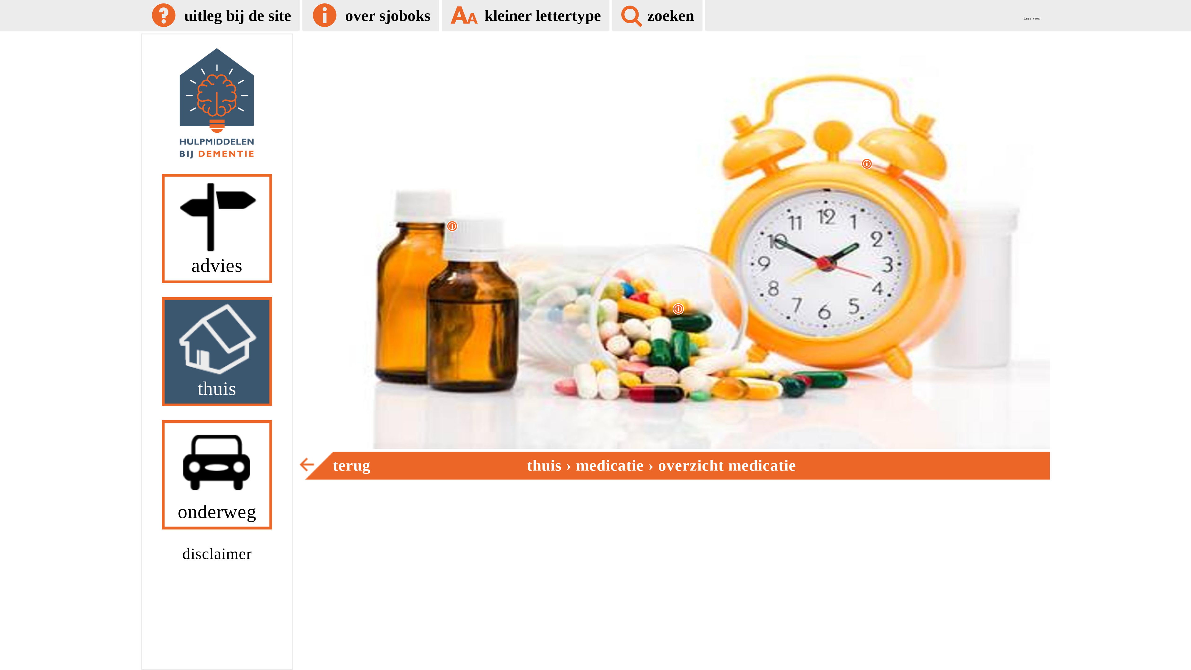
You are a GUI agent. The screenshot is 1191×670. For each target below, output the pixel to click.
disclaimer (217, 553)
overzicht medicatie (727, 465)
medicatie (610, 465)
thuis (544, 465)
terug (352, 465)
